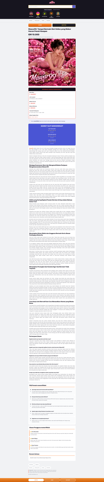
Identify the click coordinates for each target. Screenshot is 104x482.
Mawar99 (31, 148)
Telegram (37, 464)
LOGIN (40, 25)
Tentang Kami (37, 20)
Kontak (43, 20)
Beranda (30, 20)
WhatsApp (31, 464)
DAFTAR (64, 25)
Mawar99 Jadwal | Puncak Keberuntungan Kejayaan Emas (40, 457)
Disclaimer (48, 20)
